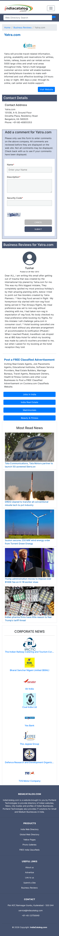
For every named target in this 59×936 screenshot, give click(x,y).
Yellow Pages (29, 839)
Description (13, 177)
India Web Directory (30, 829)
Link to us (29, 877)
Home (7, 27)
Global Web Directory (29, 834)
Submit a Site (29, 883)
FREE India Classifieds (29, 850)
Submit (38, 229)
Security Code (15, 198)
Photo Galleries (29, 844)
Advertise (29, 872)
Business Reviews (22, 27)
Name (10, 164)
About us (29, 867)
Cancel (38, 222)
